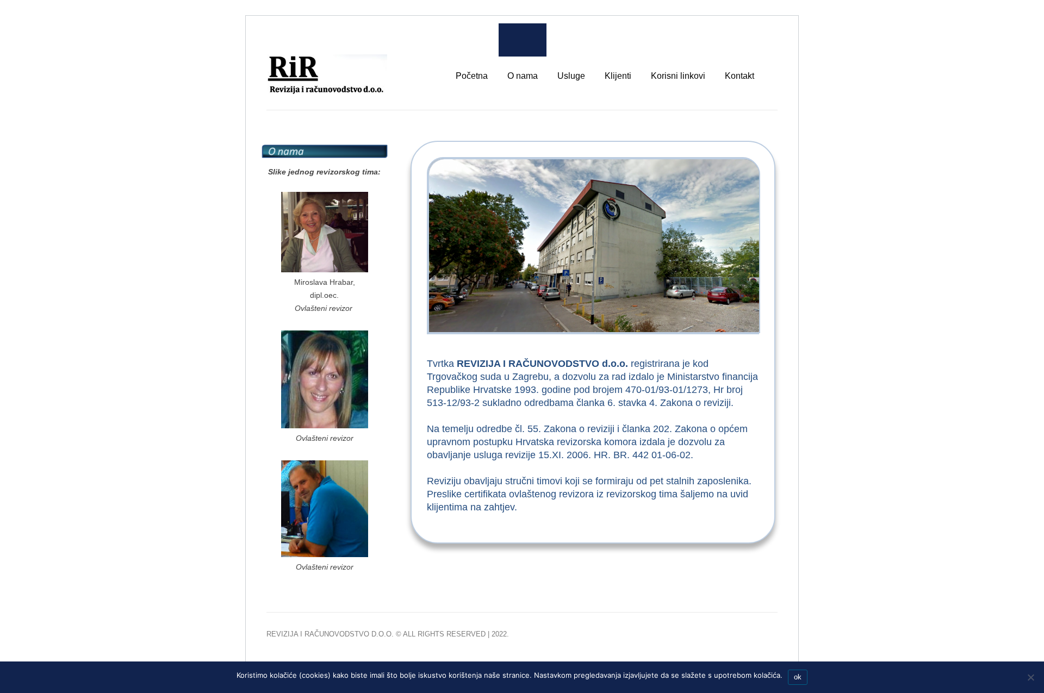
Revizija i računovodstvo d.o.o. (330, 634)
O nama (522, 75)
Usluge (571, 75)
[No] (1030, 677)
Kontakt (739, 75)
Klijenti (618, 75)
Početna (472, 75)
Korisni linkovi (678, 75)
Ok (797, 677)
